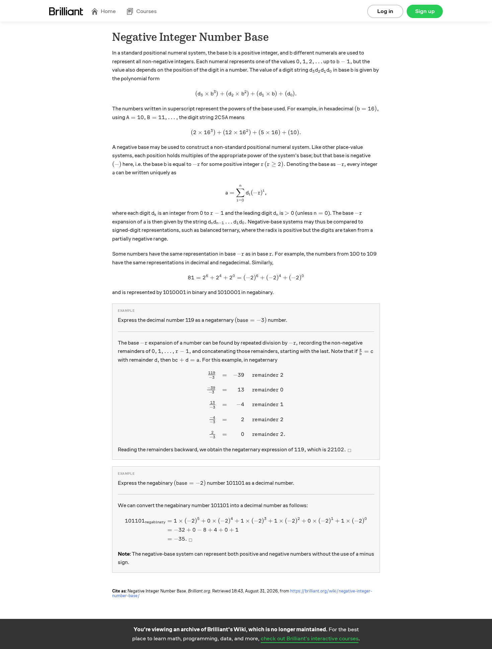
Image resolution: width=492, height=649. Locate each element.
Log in (385, 11)
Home (108, 11)
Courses (146, 11)
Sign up (425, 11)
